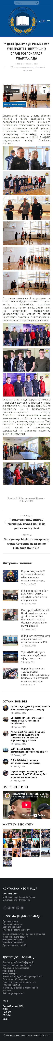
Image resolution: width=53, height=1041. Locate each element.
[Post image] (10, 576)
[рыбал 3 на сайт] (45, 833)
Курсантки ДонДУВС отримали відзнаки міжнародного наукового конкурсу (33, 576)
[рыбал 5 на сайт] (26, 833)
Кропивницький (12, 91)
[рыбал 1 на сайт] (36, 833)
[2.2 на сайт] (26, 843)
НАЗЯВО (7, 1012)
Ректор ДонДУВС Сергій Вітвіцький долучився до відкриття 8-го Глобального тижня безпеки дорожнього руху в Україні (35, 618)
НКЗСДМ (7, 1014)
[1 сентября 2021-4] (36, 852)
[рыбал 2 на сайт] (7, 843)
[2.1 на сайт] (17, 843)
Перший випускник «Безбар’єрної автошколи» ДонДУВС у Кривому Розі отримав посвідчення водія (35, 674)
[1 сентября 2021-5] (26, 852)
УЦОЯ (5, 1019)
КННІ (7, 87)
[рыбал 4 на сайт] (7, 833)
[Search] (36, 3)
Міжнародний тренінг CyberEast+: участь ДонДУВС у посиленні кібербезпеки (34, 595)
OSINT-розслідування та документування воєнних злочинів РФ (35, 639)
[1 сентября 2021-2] (7, 862)
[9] (17, 852)
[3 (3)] (36, 843)
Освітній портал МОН (13, 1006)
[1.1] (7, 852)
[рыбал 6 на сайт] (17, 833)
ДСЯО (5, 1009)
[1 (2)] (45, 843)
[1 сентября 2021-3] (45, 852)
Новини (9, 95)
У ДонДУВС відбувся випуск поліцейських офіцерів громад (33, 655)
